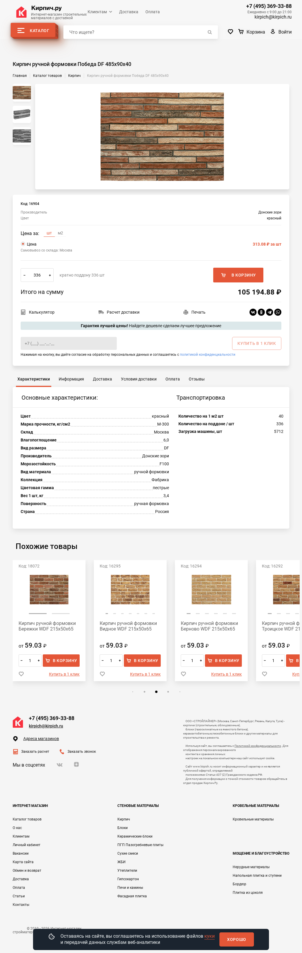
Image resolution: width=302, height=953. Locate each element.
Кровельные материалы (253, 819)
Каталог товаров (27, 819)
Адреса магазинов (41, 738)
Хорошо (236, 939)
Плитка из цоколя (248, 893)
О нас (17, 828)
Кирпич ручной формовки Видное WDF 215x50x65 (47, 626)
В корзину (244, 275)
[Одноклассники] (261, 312)
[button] (25, 613)
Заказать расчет (35, 752)
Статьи (19, 896)
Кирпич (123, 819)
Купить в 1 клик (64, 674)
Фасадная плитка (132, 896)
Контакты (21, 905)
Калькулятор (42, 312)
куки (209, 936)
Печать (198, 312)
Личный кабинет (26, 845)
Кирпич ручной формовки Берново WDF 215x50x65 (128, 626)
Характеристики (33, 379)
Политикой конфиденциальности (257, 745)
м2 (60, 233)
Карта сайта (23, 862)
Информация (71, 379)
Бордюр (239, 884)
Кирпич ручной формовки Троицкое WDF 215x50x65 (209, 626)
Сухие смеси (127, 853)
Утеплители (127, 870)
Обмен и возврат (27, 870)
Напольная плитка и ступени (257, 875)
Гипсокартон (128, 879)
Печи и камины (130, 888)
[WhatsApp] (277, 312)
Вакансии (21, 853)
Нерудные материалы (251, 867)
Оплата (152, 11)
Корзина (256, 32)
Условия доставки (139, 379)
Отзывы (197, 379)
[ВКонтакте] (253, 312)
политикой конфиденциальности (207, 355)
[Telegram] (269, 312)
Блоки (122, 828)
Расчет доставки (123, 312)
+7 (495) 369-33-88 (269, 6)
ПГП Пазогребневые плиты (140, 845)
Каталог (40, 30)
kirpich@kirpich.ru (273, 17)
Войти (285, 32)
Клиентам (97, 11)
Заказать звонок (82, 752)
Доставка (128, 11)
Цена (154, 244)
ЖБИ (121, 862)
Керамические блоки (134, 836)
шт (49, 233)
